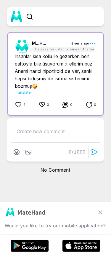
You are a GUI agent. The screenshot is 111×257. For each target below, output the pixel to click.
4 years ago (80, 43)
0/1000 (77, 152)
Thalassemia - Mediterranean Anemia (63, 49)
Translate (23, 92)
